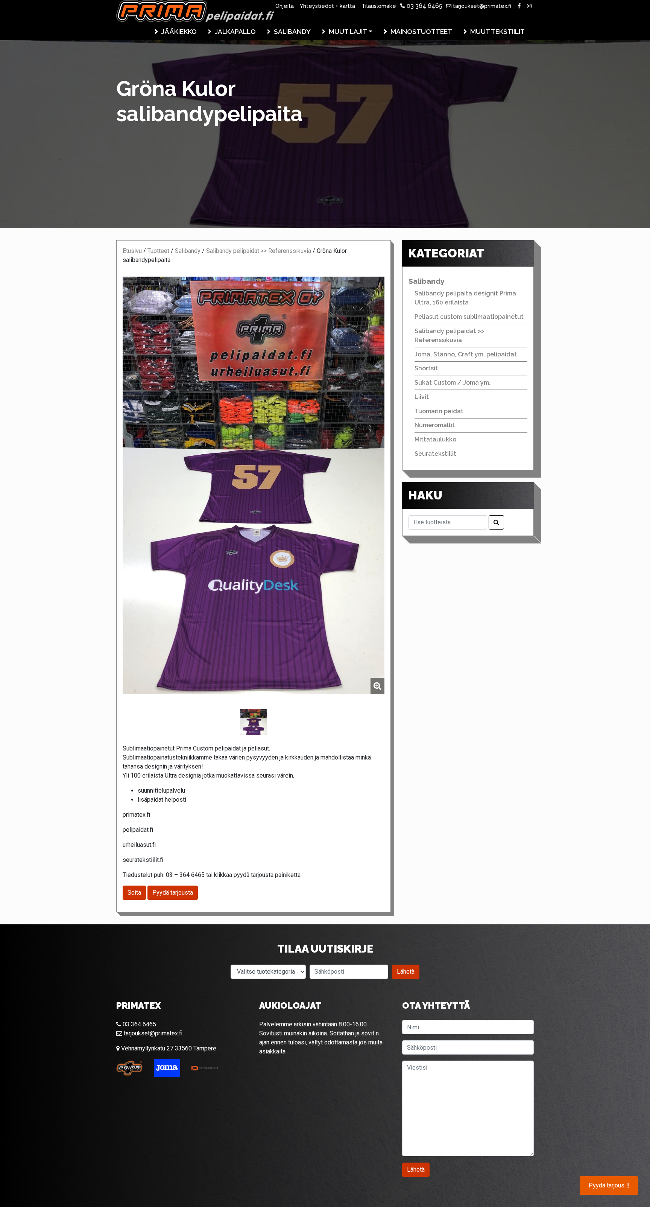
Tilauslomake (378, 6)
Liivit (422, 396)
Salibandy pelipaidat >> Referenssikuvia (258, 250)
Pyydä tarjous (609, 1185)
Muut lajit (348, 31)
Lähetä (406, 971)
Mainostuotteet (421, 31)
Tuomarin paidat (439, 411)
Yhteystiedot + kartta (327, 6)
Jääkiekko (179, 31)
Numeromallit (435, 425)
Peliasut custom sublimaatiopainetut (469, 316)
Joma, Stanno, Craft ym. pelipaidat (466, 354)
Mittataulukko (435, 439)
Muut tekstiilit (497, 31)
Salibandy (292, 31)
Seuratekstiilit (435, 453)
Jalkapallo (235, 31)
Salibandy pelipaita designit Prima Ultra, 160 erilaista (465, 298)
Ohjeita (284, 6)
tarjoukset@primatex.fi (481, 6)
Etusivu (132, 250)
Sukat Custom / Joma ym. (453, 382)
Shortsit (426, 368)
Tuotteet (158, 250)
